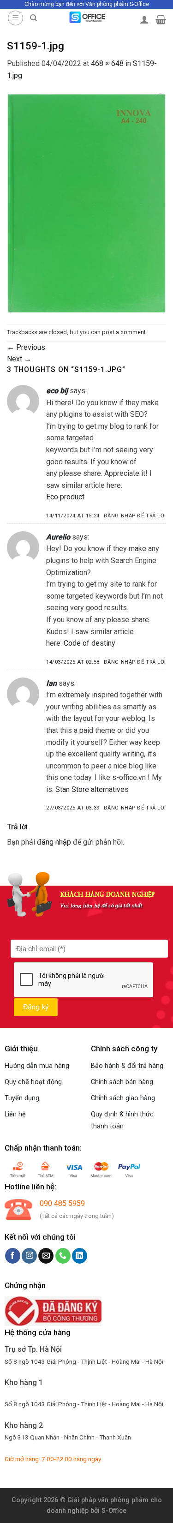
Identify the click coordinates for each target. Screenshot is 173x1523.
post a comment (124, 332)
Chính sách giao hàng (123, 1098)
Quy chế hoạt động (33, 1082)
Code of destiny (89, 643)
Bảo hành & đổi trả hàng (127, 1066)
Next (19, 358)
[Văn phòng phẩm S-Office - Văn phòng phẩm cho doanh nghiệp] (86, 17)
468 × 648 (107, 63)
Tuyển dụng (22, 1098)
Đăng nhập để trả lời (135, 516)
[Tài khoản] (144, 19)
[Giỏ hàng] (160, 19)
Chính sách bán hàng (122, 1082)
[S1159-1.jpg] (86, 202)
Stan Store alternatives (92, 789)
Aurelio (58, 537)
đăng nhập (54, 842)
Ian (51, 683)
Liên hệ (15, 1114)
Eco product (65, 496)
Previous (26, 347)
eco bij (57, 390)
